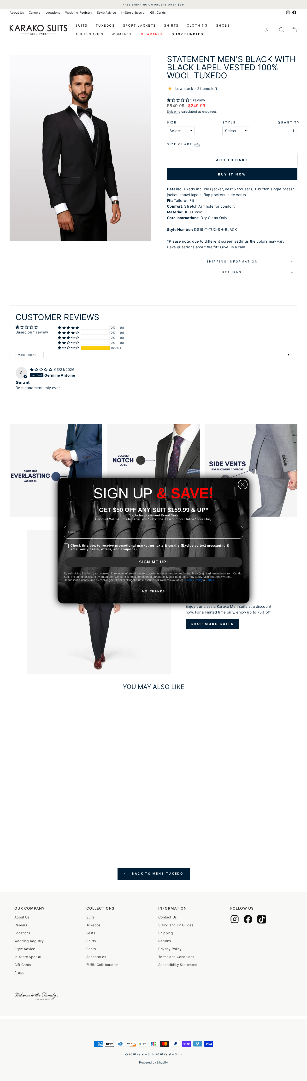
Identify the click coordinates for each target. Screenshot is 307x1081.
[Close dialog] (242, 484)
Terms (210, 580)
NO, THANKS (153, 591)
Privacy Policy (193, 580)
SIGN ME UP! (153, 562)
